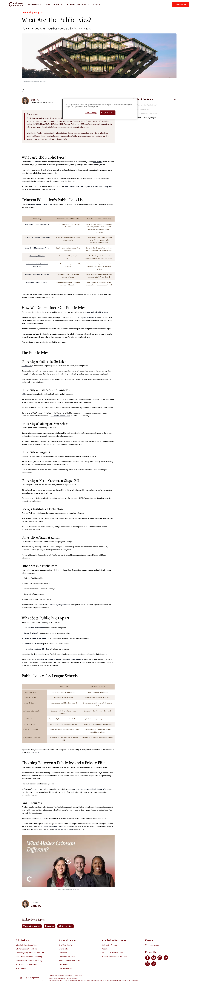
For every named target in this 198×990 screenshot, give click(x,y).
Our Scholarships (65, 968)
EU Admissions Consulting (26, 964)
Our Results (63, 949)
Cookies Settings (91, 113)
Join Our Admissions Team (69, 960)
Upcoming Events (152, 945)
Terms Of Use (53, 975)
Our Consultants (65, 945)
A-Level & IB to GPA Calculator (114, 956)
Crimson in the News (67, 956)
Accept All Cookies (107, 113)
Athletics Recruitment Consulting (29, 960)
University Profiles (109, 945)
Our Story (63, 952)
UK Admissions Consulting (26, 949)
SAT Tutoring (21, 968)
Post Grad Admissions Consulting (29, 956)
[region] (99, 109)
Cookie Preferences (65, 975)
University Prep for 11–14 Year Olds (30, 952)
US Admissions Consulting (26, 945)
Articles (105, 949)
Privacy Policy (78, 975)
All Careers (63, 964)
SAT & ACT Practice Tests (112, 952)
